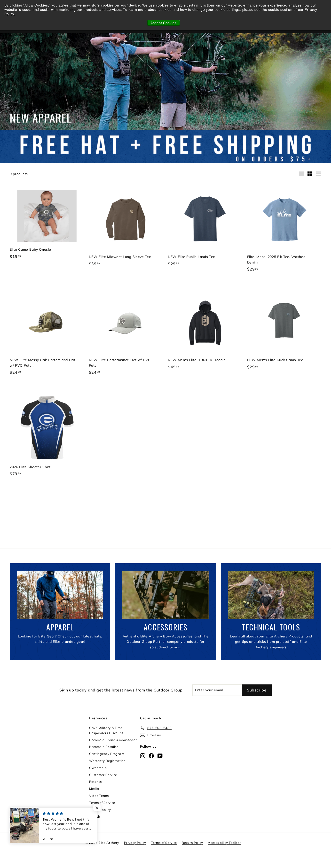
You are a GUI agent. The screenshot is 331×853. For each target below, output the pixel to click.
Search (94, 816)
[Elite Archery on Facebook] (151, 755)
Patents (95, 781)
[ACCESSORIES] (165, 595)
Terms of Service (102, 803)
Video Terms (99, 796)
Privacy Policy (135, 843)
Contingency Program (106, 754)
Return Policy (192, 843)
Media (94, 789)
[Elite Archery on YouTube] (160, 755)
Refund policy (100, 810)
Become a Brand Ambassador (113, 740)
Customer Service (103, 775)
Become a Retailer (103, 747)
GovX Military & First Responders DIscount (106, 730)
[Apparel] (60, 595)
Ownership (98, 768)
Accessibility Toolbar (224, 843)
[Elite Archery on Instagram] (142, 755)
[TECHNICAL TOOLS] (271, 595)
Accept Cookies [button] (163, 22)
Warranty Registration (107, 761)
